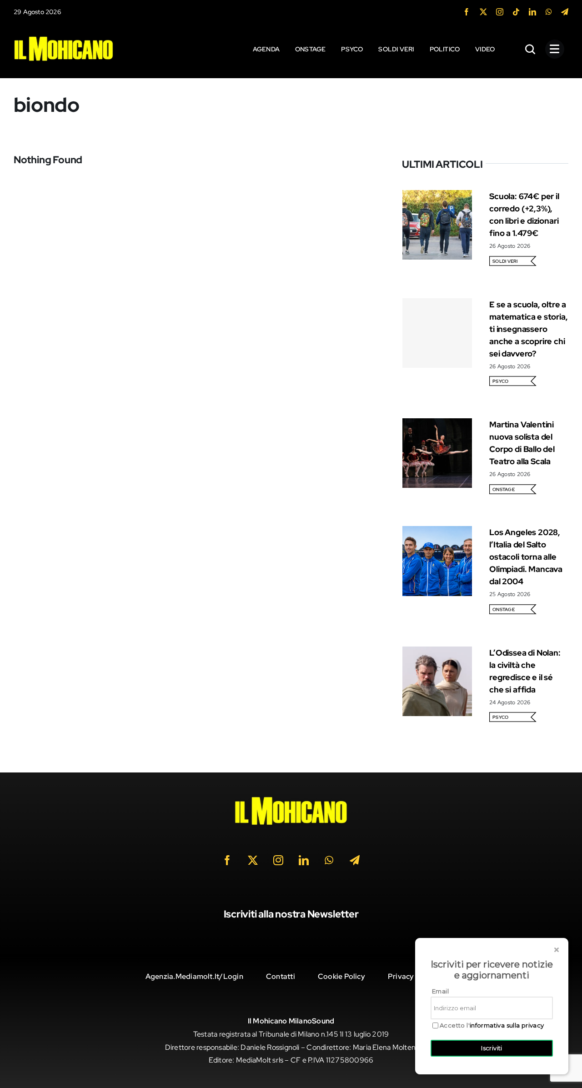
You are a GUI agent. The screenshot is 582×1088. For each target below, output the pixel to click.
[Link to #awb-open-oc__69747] (554, 49)
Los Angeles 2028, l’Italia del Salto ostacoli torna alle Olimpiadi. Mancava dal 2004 (525, 557)
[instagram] (499, 11)
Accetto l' (492, 1025)
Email (440, 991)
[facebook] (466, 11)
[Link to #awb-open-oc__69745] (530, 49)
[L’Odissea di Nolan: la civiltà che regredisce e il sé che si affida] (437, 652)
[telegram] (564, 11)
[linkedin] (532, 11)
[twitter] (483, 11)
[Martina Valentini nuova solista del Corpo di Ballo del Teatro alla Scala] (437, 424)
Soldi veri (504, 261)
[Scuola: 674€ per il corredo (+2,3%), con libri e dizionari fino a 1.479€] (437, 196)
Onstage (503, 489)
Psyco (500, 381)
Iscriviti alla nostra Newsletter (291, 914)
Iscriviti (491, 1048)
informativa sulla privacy (507, 1025)
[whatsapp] (549, 11)
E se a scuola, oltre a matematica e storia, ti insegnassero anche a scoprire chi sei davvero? (528, 329)
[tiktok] (516, 11)
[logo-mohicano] (64, 38)
